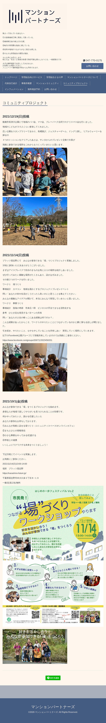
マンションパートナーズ (53, 707)
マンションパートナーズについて (82, 77)
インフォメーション (14, 89)
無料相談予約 (34, 89)
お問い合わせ (92, 66)
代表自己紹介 (11, 83)
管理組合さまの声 (54, 77)
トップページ (11, 77)
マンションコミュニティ (47, 83)
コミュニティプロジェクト (75, 83)
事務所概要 (26, 83)
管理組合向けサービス (31, 77)
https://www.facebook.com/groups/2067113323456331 (27, 340)
